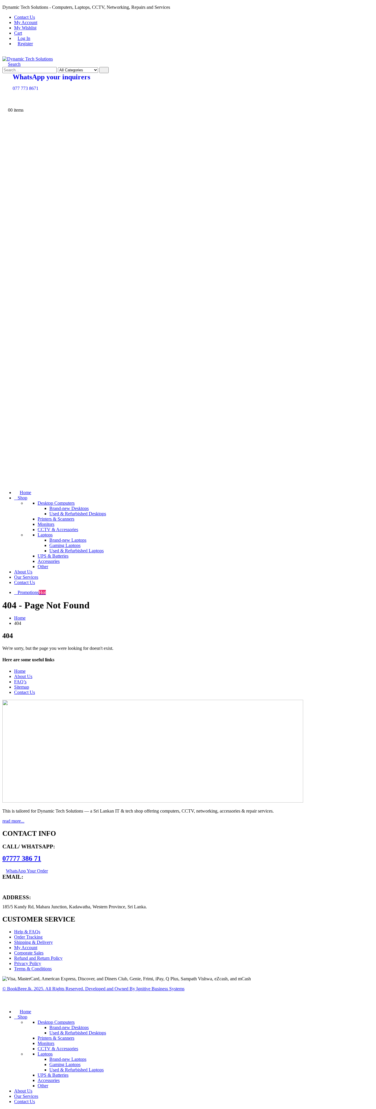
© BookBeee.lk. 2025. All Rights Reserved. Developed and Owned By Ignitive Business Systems (93, 988)
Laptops (45, 534)
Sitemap (21, 686)
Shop (22, 497)
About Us (23, 571)
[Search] (104, 70)
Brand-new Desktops (69, 508)
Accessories (49, 561)
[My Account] (5, 99)
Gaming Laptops (64, 545)
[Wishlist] (5, 104)
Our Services (26, 577)
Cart (18, 33)
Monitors (46, 524)
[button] (11, 64)
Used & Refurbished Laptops (76, 550)
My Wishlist (25, 27)
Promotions (32, 592)
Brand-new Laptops (67, 540)
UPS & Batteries (53, 555)
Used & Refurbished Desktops (77, 513)
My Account (25, 22)
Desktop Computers (56, 503)
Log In (24, 38)
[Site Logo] (27, 58)
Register (25, 43)
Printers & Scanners (56, 518)
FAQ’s (20, 681)
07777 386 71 (21, 858)
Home (25, 492)
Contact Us (24, 17)
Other (43, 566)
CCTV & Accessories (58, 529)
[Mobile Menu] (5, 53)
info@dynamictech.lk (22, 886)
